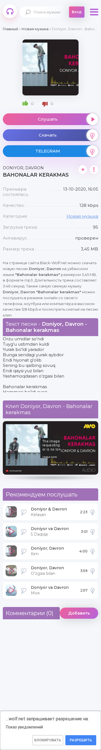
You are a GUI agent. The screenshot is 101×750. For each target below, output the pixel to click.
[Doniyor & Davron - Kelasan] (92, 511)
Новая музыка (82, 216)
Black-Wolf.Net (10, 11)
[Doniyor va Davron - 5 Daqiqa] (92, 531)
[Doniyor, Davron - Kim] (92, 551)
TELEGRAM (47, 151)
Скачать (48, 135)
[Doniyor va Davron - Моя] (92, 590)
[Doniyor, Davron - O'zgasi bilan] (92, 570)
